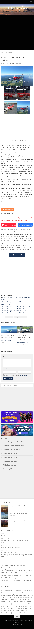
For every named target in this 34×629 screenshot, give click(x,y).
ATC (7, 565)
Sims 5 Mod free (13, 602)
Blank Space (16, 317)
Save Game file (10, 595)
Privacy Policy (23, 375)
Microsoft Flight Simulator (21, 575)
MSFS (7, 577)
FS (30, 568)
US (20, 580)
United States (15, 580)
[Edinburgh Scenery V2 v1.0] (4, 523)
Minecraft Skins (6, 613)
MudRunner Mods (6, 593)
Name (5, 369)
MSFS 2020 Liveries (6, 52)
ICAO (5, 573)
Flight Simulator (23, 568)
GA (9, 570)
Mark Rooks (10, 575)
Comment (5, 357)
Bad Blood (10, 317)
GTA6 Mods (20, 606)
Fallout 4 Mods (22, 608)
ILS (8, 573)
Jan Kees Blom (24, 573)
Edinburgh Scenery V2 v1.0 (18, 521)
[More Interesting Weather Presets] (4, 515)
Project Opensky (17, 578)
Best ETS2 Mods (21, 595)
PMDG (12, 578)
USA (22, 580)
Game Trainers (27, 590)
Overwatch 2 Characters (19, 613)
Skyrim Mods (24, 610)
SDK (24, 578)
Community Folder (6, 568)
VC (25, 580)
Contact (20, 624)
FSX (6, 570)
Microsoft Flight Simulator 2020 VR (13, 308)
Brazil (21, 565)
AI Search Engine (6, 590)
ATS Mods (16, 610)
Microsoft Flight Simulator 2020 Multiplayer (16, 306)
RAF (22, 578)
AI (5, 565)
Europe (18, 568)
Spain (27, 578)
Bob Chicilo (16, 565)
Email (19, 369)
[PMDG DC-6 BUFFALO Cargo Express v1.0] (9, 329)
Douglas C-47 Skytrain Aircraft (19, 506)
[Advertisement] (17, 33)
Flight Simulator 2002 (10, 457)
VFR (27, 580)
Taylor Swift (23, 317)
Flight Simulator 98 (9, 465)
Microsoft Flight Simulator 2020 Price (14, 311)
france (28, 568)
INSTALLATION (14, 573)
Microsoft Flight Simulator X (12, 450)
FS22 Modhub (17, 590)
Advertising (15, 624)
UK (7, 580)
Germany (12, 570)
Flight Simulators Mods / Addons (10, 620)
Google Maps (30, 570)
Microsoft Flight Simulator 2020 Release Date (16, 313)
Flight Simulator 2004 (10, 453)
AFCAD (2, 565)
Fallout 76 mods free (18, 604)
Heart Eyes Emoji (11, 608)
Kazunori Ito (4, 575)
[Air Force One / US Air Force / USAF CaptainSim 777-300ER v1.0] (25, 329)
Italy (19, 573)
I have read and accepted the (16, 375)
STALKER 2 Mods (6, 599)
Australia (10, 565)
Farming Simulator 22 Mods (23, 597)
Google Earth (22, 570)
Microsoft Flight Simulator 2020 (13, 446)
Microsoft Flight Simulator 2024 (13, 442)
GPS (2, 573)
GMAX (17, 570)
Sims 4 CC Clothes (18, 599)
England (13, 568)
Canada (24, 565)
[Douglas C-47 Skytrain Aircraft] (4, 508)
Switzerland (3, 580)
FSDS (2, 570)
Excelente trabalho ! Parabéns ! (11, 547)
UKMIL (10, 580)
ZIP (30, 580)
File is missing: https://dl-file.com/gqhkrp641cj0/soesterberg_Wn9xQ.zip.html (16, 555)
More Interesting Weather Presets (20, 513)
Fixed (3, 535)
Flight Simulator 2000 (10, 461)
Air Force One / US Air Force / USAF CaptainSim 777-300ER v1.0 (24, 337)
